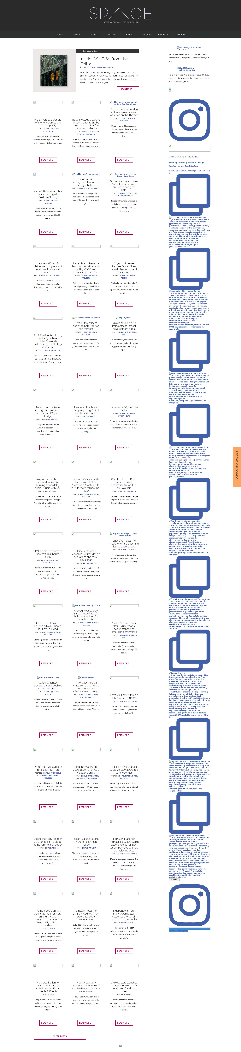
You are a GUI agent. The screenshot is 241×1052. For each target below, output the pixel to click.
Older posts (60, 1036)
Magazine (146, 35)
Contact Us (163, 35)
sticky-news (108, 67)
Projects (94, 35)
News (60, 35)
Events (129, 35)
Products (112, 35)
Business (125, 550)
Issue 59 (49, 692)
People (77, 35)
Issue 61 (92, 67)
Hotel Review (87, 132)
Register (181, 35)
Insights (124, 332)
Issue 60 (125, 275)
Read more (126, 89)
